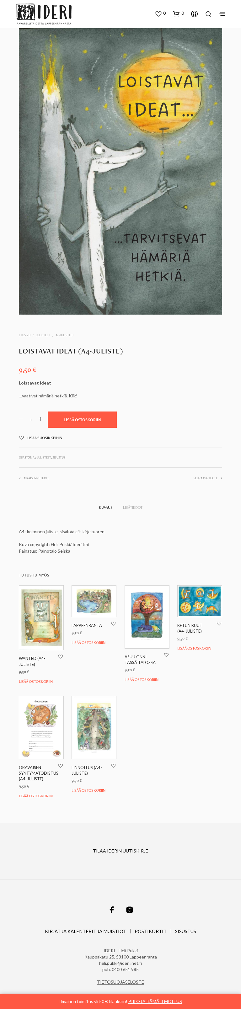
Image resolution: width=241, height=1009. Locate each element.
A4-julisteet (65, 335)
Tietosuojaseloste (120, 982)
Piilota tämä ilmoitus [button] (155, 1001)
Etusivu (24, 335)
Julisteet (43, 335)
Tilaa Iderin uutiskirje (120, 850)
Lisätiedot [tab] (132, 507)
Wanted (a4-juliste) (32, 661)
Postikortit (151, 931)
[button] (160, 13)
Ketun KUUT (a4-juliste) (189, 628)
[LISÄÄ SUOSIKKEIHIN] (60, 656)
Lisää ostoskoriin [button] (36, 681)
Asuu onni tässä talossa (140, 659)
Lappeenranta (87, 625)
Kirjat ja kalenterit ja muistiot (85, 931)
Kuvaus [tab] (106, 507)
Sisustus (58, 457)
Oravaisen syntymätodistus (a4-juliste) (38, 773)
